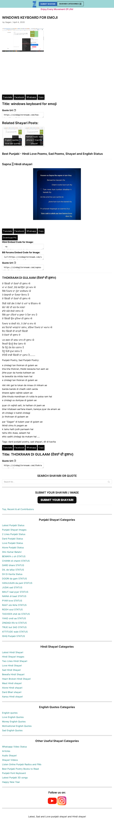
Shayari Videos (10, 760)
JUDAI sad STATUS (12, 587)
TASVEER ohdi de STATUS (16, 614)
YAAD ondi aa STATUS (14, 618)
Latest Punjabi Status (13, 525)
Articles (6, 751)
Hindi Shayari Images (13, 656)
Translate (7, 97)
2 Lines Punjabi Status (13, 534)
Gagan (8, 22)
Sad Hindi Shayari (11, 670)
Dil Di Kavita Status (12, 574)
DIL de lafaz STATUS (13, 569)
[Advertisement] (57, 73)
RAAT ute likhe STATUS (14, 605)
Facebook (19, 97)
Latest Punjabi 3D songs (15, 777)
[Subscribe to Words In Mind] (52, 804)
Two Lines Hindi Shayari (14, 661)
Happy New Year (11, 782)
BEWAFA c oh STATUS (13, 556)
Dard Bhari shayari (11, 692)
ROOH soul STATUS (12, 609)
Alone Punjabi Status (13, 547)
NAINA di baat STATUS (14, 596)
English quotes (10, 712)
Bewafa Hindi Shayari (13, 674)
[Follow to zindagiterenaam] (61, 804)
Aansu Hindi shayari (12, 696)
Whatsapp (31, 97)
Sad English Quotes (12, 730)
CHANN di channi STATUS (16, 560)
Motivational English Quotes (17, 726)
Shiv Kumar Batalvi (12, 552)
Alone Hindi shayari (12, 687)
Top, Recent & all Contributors (18, 509)
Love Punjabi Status (12, 543)
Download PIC (10, 237)
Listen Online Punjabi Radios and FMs (21, 764)
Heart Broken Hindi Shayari (16, 678)
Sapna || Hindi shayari (17, 164)
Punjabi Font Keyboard (14, 773)
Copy (41, 97)
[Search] (109, 482)
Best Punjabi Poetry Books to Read (20, 768)
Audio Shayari (9, 755)
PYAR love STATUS (12, 600)
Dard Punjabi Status (12, 538)
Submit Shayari (47, 4)
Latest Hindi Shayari (12, 652)
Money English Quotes (14, 721)
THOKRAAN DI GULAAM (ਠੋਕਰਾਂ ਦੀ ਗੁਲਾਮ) (29, 277)
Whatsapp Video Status (14, 746)
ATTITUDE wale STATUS (15, 631)
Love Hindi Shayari (12, 665)
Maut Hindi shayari (12, 683)
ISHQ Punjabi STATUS (13, 636)
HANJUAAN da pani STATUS (17, 583)
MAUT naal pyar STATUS (15, 591)
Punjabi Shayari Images (14, 529)
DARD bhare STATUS (13, 565)
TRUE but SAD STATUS (14, 627)
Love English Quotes (13, 717)
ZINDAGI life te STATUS (14, 622)
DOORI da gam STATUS (14, 578)
